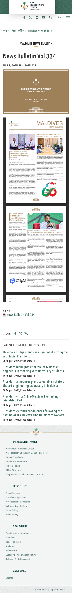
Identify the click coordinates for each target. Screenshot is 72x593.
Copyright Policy (58, 590)
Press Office (18, 31)
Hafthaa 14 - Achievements (18, 559)
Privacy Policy (41, 590)
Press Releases (13, 493)
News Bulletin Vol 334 (20, 315)
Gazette (9, 578)
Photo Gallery (12, 510)
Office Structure (13, 470)
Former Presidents (14, 457)
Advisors (10, 546)
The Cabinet (11, 537)
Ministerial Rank (13, 542)
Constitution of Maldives (17, 533)
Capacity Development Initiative (21, 555)
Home (6, 31)
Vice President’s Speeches (18, 502)
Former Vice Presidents (16, 462)
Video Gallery (12, 515)
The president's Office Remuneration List (25, 474)
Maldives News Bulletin (40, 31)
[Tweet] (21, 334)
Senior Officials (13, 466)
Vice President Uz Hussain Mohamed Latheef (27, 453)
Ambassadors (12, 550)
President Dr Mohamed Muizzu (20, 449)
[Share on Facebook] (15, 334)
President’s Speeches (16, 497)
